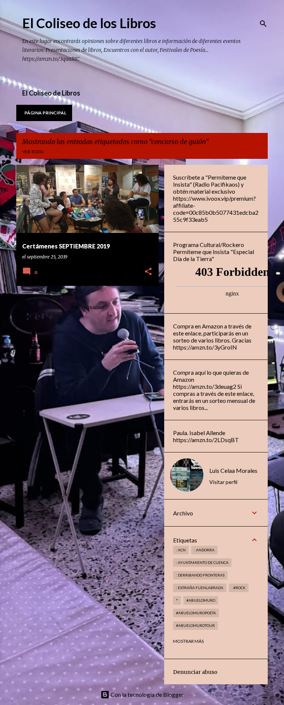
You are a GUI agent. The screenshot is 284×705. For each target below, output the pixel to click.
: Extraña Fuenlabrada (199, 587)
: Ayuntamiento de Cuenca (202, 562)
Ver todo (33, 151)
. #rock (239, 587)
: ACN (181, 550)
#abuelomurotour (195, 625)
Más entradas (87, 307)
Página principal (45, 113)
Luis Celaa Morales (233, 470)
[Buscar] (263, 24)
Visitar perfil (223, 482)
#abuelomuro (200, 600)
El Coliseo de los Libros (89, 23)
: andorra (204, 550)
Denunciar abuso (195, 672)
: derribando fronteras (200, 575)
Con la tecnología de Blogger (146, 694)
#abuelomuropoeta (196, 613)
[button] (148, 272)
